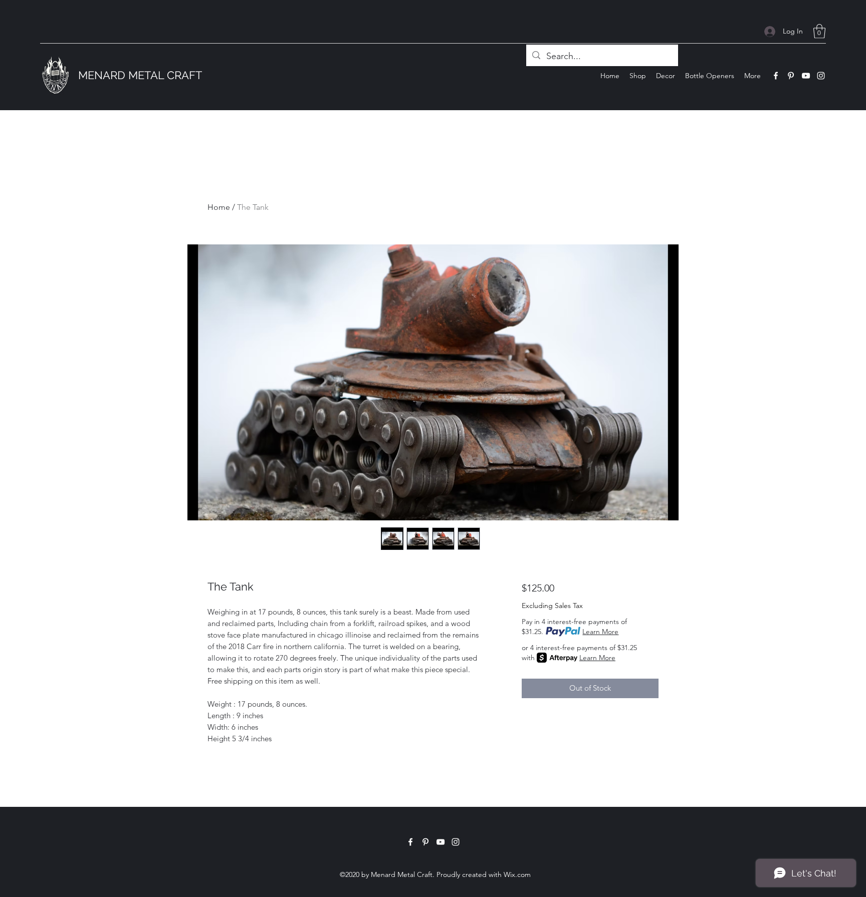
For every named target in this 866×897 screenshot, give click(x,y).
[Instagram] (821, 76)
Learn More (600, 631)
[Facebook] (776, 76)
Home (218, 207)
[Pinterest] (791, 76)
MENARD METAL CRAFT (140, 75)
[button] (819, 31)
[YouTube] (806, 76)
